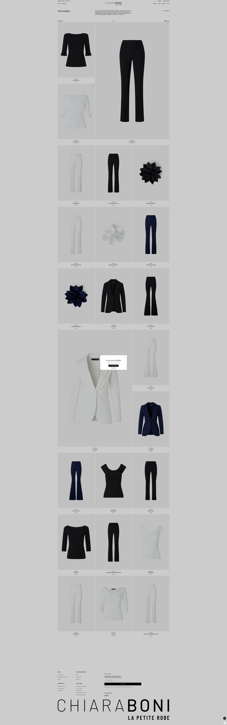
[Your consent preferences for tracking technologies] (225, 723)
